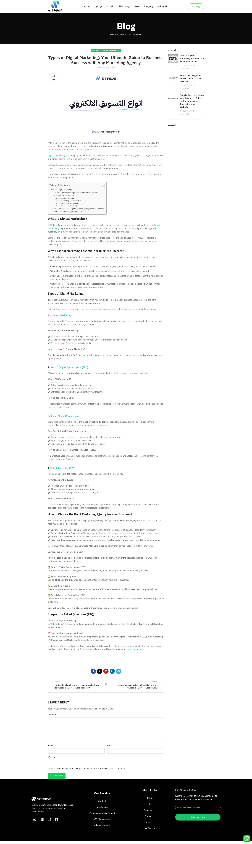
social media (102, 807)
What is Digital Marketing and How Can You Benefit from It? (192, 58)
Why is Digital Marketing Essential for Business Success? (77, 192)
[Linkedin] (42, 819)
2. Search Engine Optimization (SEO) (72, 201)
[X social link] (99, 671)
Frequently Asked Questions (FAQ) (68, 211)
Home (112, 34)
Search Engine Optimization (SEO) (69, 367)
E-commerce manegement (102, 813)
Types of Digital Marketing (65, 195)
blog (150, 804)
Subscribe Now (198, 817)
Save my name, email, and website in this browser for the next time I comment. (88, 768)
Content (102, 801)
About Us (150, 822)
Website (52, 757)
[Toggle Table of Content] (101, 186)
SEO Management (102, 819)
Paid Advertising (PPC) (62, 468)
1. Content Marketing (66, 198)
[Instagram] (49, 819)
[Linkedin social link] (112, 671)
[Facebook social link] (93, 671)
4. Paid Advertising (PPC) (68, 206)
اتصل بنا (195, 6)
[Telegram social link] (118, 671)
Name (51, 745)
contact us (131, 649)
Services (148, 810)
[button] (150, 810)
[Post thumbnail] (173, 62)
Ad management (102, 825)
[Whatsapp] (35, 819)
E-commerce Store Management (129, 34)
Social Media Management (65, 416)
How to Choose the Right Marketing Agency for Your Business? (79, 208)
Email (110, 745)
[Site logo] (55, 6)
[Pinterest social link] (106, 671)
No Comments (187, 67)
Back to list (105, 684)
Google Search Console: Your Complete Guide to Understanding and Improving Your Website (192, 101)
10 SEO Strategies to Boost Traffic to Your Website (190, 78)
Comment (53, 714)
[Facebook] (56, 819)
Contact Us (150, 816)
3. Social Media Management (69, 203)
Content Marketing (60, 315)
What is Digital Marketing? (62, 189)
